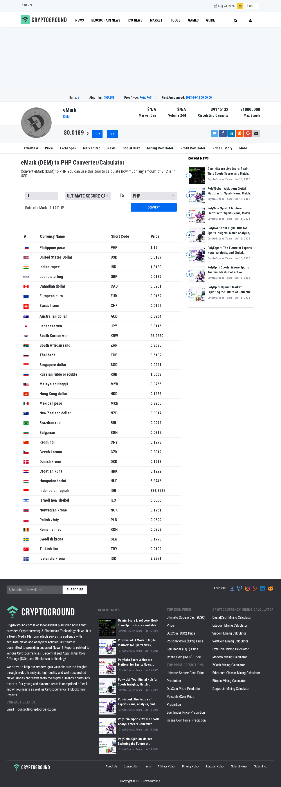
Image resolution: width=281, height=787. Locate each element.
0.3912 (155, 452)
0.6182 (155, 355)
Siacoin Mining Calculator (229, 633)
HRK (114, 471)
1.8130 (155, 267)
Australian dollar (53, 316)
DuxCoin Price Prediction (184, 689)
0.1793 (155, 539)
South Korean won (54, 335)
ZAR (114, 345)
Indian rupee (50, 267)
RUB (114, 374)
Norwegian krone (53, 510)
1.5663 (155, 374)
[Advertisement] (140, 60)
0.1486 (155, 393)
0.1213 (155, 461)
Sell (113, 134)
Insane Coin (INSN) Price (184, 657)
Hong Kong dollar (53, 393)
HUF (114, 481)
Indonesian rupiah (54, 490)
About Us (111, 766)
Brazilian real (50, 422)
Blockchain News (105, 20)
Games (193, 20)
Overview (31, 148)
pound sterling (51, 276)
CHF (114, 305)
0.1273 (155, 442)
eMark (69, 110)
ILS (113, 500)
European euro (51, 296)
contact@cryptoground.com (37, 709)
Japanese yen (51, 326)
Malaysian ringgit (54, 384)
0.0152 (155, 305)
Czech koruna (51, 452)
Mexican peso (51, 403)
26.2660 (156, 335)
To (122, 195)
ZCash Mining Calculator (228, 665)
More (243, 148)
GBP (114, 276)
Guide (210, 20)
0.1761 (155, 510)
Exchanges (68, 148)
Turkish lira (49, 548)
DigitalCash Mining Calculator (232, 617)
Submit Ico (261, 766)
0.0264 (155, 316)
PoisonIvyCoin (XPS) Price (185, 641)
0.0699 (155, 519)
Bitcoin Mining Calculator (229, 681)
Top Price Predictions (185, 665)
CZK (114, 452)
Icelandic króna (52, 558)
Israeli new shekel (54, 500)
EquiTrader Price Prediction (186, 712)
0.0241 (155, 364)
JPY (114, 326)
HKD (114, 393)
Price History (222, 148)
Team (147, 766)
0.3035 (155, 345)
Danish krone (50, 461)
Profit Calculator (192, 148)
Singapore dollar (53, 364)
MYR (114, 384)
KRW (114, 335)
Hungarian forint (53, 481)
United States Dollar (56, 257)
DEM (66, 116)
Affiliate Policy (167, 766)
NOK (114, 510)
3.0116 (155, 326)
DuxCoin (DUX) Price (181, 633)
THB (114, 355)
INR (113, 267)
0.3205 (155, 403)
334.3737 (157, 490)
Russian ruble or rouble (58, 374)
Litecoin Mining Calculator (229, 625)
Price (49, 148)
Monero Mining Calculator (229, 657)
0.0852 (155, 529)
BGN (114, 432)
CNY (114, 442)
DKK (114, 461)
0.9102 (155, 548)
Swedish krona (51, 539)
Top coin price (179, 609)
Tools (175, 20)
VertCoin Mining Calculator (230, 641)
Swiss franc (49, 305)
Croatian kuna (51, 471)
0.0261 (155, 286)
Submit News (239, 766)
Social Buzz (131, 148)
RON (114, 529)
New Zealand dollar (55, 413)
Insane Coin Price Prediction (186, 720)
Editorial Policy (215, 766)
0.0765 (155, 384)
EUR (114, 296)
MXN (114, 403)
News (79, 20)
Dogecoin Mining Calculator (231, 689)
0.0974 (155, 422)
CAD (114, 286)
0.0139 (155, 276)
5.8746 (155, 481)
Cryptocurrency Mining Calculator (243, 609)
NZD (114, 413)
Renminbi (47, 442)
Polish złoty (49, 519)
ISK (113, 558)
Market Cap (91, 148)
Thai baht (47, 355)
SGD (114, 364)
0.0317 (155, 413)
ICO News (135, 20)
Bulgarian (47, 432)
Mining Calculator (160, 148)
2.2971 (155, 558)
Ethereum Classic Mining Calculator (236, 673)
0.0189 (155, 257)
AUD (114, 316)
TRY (114, 548)
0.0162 (155, 296)
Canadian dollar (52, 286)
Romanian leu (50, 529)
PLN (114, 519)
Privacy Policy (191, 766)
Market (156, 20)
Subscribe (75, 590)
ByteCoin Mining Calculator (230, 649)
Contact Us (131, 766)
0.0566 (155, 500)
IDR (113, 490)
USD (114, 257)
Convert (154, 207)
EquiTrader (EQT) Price (182, 649)
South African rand (55, 345)
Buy (97, 134)
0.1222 (155, 471)
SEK (114, 539)
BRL (114, 422)
